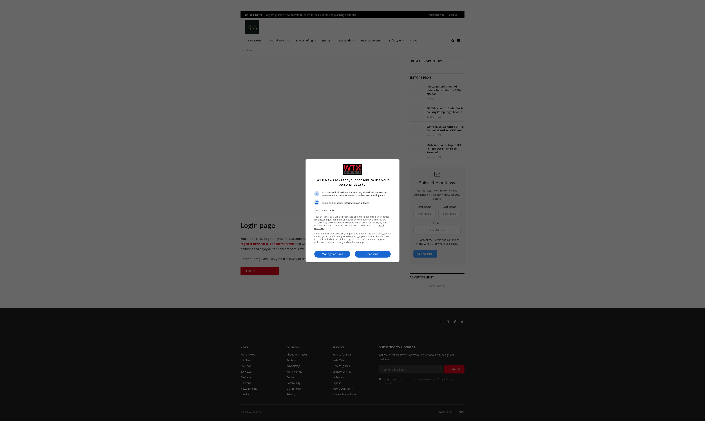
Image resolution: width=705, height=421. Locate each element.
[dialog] (353, 210)
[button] (352, 210)
